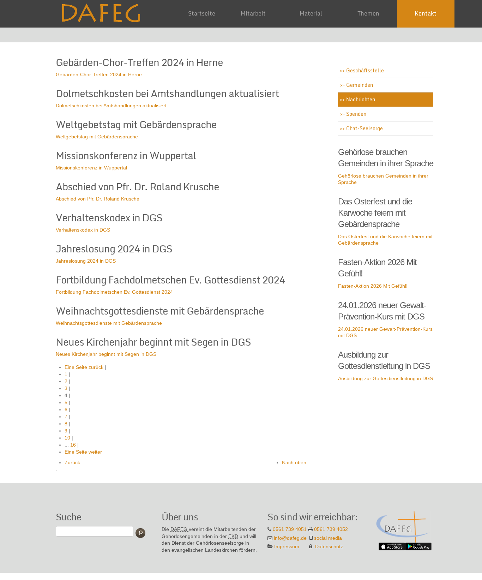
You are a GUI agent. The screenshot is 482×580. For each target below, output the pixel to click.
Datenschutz (329, 546)
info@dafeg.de (290, 538)
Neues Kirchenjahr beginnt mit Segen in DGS (106, 354)
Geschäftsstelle (364, 70)
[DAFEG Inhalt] (103, 10)
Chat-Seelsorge (364, 128)
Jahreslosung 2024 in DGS (86, 261)
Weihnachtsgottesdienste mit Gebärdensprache (109, 323)
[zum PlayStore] (418, 546)
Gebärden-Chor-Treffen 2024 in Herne (99, 74)
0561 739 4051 (290, 529)
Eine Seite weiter (83, 452)
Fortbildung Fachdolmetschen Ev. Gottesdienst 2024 (114, 292)
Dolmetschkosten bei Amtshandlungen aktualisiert (111, 105)
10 (67, 438)
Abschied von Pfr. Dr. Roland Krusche (97, 199)
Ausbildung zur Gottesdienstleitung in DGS (385, 378)
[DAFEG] (403, 526)
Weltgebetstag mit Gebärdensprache (97, 136)
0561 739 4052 (331, 529)
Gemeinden (359, 85)
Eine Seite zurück (84, 367)
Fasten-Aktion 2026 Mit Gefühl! (373, 286)
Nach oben (294, 462)
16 (73, 445)
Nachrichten (360, 99)
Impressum (286, 546)
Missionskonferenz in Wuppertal (91, 168)
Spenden (355, 114)
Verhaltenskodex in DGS (83, 230)
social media (328, 538)
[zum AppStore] (392, 546)
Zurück (72, 462)
